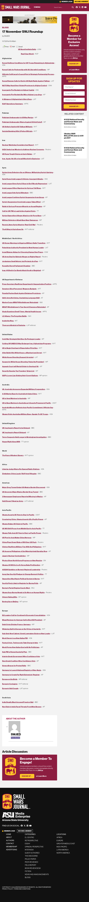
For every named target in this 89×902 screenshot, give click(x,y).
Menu (37, 7)
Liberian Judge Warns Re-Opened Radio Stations (21, 469)
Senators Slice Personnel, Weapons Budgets (19, 289)
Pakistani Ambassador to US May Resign (17, 117)
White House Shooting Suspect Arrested (17, 357)
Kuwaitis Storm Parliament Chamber (16, 266)
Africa (59, 837)
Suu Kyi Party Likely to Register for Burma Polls (20, 583)
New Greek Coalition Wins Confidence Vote (18, 661)
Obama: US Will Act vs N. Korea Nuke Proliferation (21, 565)
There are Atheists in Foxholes (13, 325)
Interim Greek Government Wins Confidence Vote (21, 656)
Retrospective (31, 840)
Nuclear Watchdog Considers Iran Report (18, 145)
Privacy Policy (7, 889)
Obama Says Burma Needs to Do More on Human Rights (23, 592)
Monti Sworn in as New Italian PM (15, 638)
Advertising (11, 850)
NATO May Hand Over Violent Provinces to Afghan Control (24, 85)
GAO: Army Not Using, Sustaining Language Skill (21, 298)
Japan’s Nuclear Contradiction (14, 556)
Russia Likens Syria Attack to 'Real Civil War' (19, 225)
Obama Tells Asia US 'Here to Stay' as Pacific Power (21, 533)
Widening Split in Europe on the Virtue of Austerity (21, 629)
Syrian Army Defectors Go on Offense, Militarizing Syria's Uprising (27, 172)
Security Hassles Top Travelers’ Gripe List (18, 371)
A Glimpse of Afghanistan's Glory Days (17, 99)
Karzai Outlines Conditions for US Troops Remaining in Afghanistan (28, 63)
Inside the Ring (8, 321)
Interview (29, 850)
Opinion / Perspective (34, 847)
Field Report (30, 865)
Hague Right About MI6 (11, 442)
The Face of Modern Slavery (12, 455)
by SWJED (6, 36)
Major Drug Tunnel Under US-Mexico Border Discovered (23, 487)
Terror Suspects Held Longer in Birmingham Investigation (24, 437)
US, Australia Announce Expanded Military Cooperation (23, 389)
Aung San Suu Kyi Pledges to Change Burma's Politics (23, 574)
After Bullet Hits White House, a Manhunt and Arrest (22, 353)
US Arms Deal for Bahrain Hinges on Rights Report (21, 257)
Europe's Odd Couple (10, 688)
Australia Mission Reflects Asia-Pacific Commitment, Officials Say (27, 407)
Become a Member (81, 1)
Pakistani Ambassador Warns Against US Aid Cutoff (22, 122)
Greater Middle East (66, 843)
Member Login (66, 1)
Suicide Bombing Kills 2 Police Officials (17, 131)
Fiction (28, 871)
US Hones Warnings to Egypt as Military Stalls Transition (23, 243)
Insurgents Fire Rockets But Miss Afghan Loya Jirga (22, 95)
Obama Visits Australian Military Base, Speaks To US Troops (25, 414)
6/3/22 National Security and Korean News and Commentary (74, 121)
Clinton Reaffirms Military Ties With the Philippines (21, 547)
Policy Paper (30, 859)
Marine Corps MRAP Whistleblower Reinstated (20, 302)
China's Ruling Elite (9, 597)
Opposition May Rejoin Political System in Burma (21, 579)
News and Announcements (37, 874)
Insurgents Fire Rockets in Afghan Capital (18, 90)
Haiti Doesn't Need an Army (12, 501)
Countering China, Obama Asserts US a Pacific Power (22, 519)
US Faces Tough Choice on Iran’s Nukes (17, 154)
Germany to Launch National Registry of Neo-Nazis (21, 670)
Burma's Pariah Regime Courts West (16, 588)
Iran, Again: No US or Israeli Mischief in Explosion (21, 159)
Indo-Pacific (62, 847)
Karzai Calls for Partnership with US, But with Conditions (24, 70)
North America (63, 853)
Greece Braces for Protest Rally (14, 666)
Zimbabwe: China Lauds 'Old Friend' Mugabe (19, 474)
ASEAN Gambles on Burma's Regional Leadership (21, 570)
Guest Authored (32, 853)
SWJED (16, 734)
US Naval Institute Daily (27, 49)
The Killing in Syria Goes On (13, 229)
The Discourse (31, 856)
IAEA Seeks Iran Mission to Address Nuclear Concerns (23, 149)
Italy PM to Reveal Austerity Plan (14, 652)
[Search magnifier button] (73, 7)
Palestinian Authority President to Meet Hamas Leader (23, 248)
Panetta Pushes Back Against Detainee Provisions (21, 293)
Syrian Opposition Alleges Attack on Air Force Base (21, 216)
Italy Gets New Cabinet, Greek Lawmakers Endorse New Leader (26, 634)
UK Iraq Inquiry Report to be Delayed (16, 428)
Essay (27, 843)
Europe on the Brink (9, 679)
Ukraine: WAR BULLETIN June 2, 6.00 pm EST (73, 135)
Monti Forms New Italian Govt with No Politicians (21, 647)
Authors (10, 840)
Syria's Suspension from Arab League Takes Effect (21, 202)
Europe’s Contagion (9, 684)
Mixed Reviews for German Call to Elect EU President (22, 620)
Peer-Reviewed (31, 862)
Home (8, 834)
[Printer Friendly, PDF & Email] (12, 46)
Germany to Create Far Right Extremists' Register (21, 675)
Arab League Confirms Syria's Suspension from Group (23, 197)
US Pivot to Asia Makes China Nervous (16, 538)
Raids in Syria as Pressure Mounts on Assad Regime (22, 206)
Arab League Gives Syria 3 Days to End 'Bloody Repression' (24, 184)
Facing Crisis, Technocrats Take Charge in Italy (20, 643)
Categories (30, 834)
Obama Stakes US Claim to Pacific (15, 524)
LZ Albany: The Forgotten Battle (14, 316)
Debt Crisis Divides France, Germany (16, 624)
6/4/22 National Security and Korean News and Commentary (74, 150)
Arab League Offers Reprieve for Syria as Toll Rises (21, 188)
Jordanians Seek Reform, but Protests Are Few (20, 261)
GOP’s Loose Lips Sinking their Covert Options (20, 376)
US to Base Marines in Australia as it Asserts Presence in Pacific (26, 403)
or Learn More (41, 776)
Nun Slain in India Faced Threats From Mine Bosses (21, 707)
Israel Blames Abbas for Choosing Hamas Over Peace (22, 252)
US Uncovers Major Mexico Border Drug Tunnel (20, 492)
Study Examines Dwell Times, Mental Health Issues (21, 312)
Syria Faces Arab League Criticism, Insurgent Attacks (22, 179)
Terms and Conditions (22, 889)
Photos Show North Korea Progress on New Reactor (22, 560)
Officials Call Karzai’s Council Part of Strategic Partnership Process (28, 74)
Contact (10, 843)
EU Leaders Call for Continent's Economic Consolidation (23, 615)
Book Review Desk (33, 868)
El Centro (29, 837)
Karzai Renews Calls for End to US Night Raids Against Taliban (26, 81)
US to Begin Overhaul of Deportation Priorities (20, 348)
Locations (61, 834)
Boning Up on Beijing (10, 602)
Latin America (62, 850)
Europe (60, 840)
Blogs (5, 27)
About (9, 837)
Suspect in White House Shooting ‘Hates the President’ (23, 362)
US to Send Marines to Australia (14, 398)
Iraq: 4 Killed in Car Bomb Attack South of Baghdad (21, 270)
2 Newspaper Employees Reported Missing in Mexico (22, 497)
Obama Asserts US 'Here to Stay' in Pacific (18, 515)
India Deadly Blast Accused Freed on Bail (17, 702)
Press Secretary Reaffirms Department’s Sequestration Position (26, 284)
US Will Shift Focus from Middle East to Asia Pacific (21, 528)
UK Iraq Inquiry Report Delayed (14, 432)
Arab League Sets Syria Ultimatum (15, 193)
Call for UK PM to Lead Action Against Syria (18, 211)
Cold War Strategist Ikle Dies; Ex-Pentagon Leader (21, 339)
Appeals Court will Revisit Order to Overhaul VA (20, 366)
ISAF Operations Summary (12, 104)
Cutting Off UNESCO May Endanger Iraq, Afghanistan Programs (26, 344)
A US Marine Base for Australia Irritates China (19, 394)
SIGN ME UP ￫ (74, 64)
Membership (11, 846)
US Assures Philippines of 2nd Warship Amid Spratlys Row (24, 551)
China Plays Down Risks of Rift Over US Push (19, 542)
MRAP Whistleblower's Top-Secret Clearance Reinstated (24, 307)
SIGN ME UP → (27, 776)
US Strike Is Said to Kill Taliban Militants (17, 127)
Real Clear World (27, 54)
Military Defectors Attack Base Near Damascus (20, 220)
